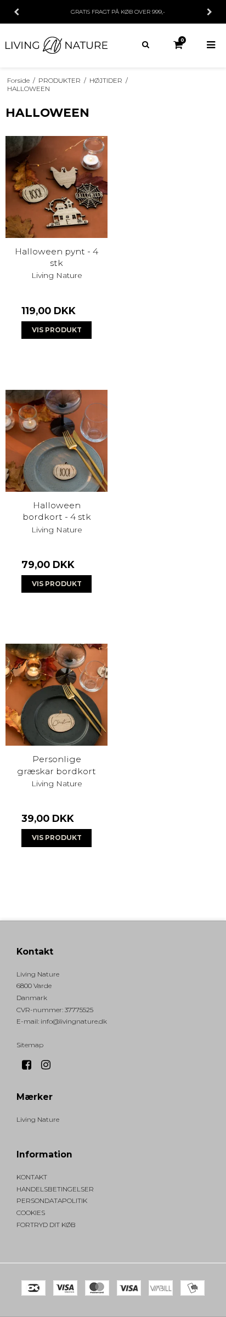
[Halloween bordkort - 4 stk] (56, 441)
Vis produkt (57, 330)
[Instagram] (49, 1064)
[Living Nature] (56, 45)
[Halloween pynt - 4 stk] (56, 187)
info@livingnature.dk (74, 1021)
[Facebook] (30, 1064)
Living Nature (37, 1119)
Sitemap (29, 1045)
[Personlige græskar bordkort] (56, 695)
